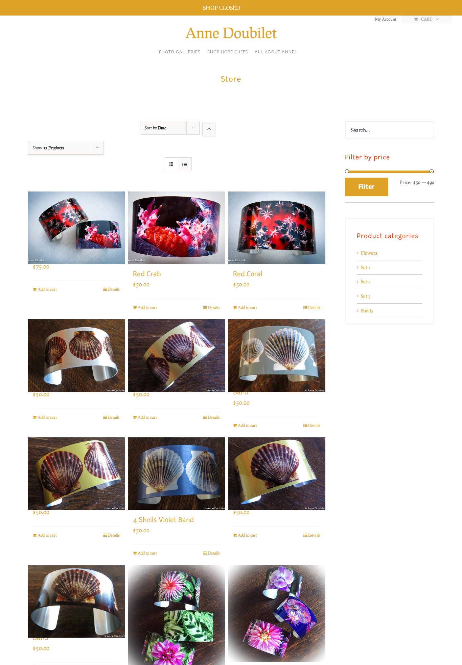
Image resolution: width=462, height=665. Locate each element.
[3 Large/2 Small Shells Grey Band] (276, 346)
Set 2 (366, 281)
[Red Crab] (176, 227)
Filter (367, 186)
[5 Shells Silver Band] (76, 346)
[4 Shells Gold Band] (76, 464)
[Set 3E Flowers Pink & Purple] (276, 613)
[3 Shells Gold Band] (276, 464)
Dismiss (250, 7)
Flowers (369, 253)
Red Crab (147, 275)
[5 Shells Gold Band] (176, 346)
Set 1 (366, 267)
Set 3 (366, 296)
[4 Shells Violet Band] (176, 473)
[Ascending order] (208, 129)
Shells (367, 310)
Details (114, 289)
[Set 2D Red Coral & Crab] (76, 218)
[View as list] (184, 164)
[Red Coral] (276, 227)
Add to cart (47, 289)
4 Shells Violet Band (163, 520)
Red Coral (247, 275)
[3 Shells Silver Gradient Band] (76, 592)
